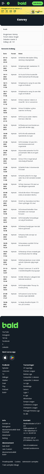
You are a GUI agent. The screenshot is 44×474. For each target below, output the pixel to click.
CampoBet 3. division (31, 380)
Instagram (6, 335)
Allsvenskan (27, 398)
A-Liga (25, 395)
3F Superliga (27, 368)
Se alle (25, 414)
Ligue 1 (26, 392)
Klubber (5, 380)
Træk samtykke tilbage (10, 465)
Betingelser (6, 426)
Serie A (25, 389)
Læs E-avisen (7, 449)
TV (3, 374)
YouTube (5, 332)
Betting (5, 438)
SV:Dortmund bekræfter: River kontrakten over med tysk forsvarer (28, 212)
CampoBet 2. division (31, 377)
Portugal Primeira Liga (31, 411)
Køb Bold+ (37, 3)
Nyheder (14, 58)
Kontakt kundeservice (31, 448)
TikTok (4, 338)
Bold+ (4, 392)
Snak (4, 383)
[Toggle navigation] (3, 3)
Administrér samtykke (30, 462)
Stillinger (5, 377)
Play (3, 386)
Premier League (29, 371)
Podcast (5, 389)
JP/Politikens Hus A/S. (31, 440)
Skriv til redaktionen (30, 445)
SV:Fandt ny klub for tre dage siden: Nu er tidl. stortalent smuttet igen (30, 178)
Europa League (28, 402)
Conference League (30, 405)
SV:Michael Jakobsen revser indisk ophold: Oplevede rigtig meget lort (29, 262)
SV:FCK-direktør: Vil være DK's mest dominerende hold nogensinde (28, 144)
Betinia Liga (27, 374)
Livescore (5, 371)
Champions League (30, 408)
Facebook (5, 341)
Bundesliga (27, 386)
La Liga (26, 383)
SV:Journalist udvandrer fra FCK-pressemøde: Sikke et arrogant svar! (29, 153)
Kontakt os (6, 423)
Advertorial (6, 435)
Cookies (18, 462)
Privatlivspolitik (7, 462)
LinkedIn (5, 347)
